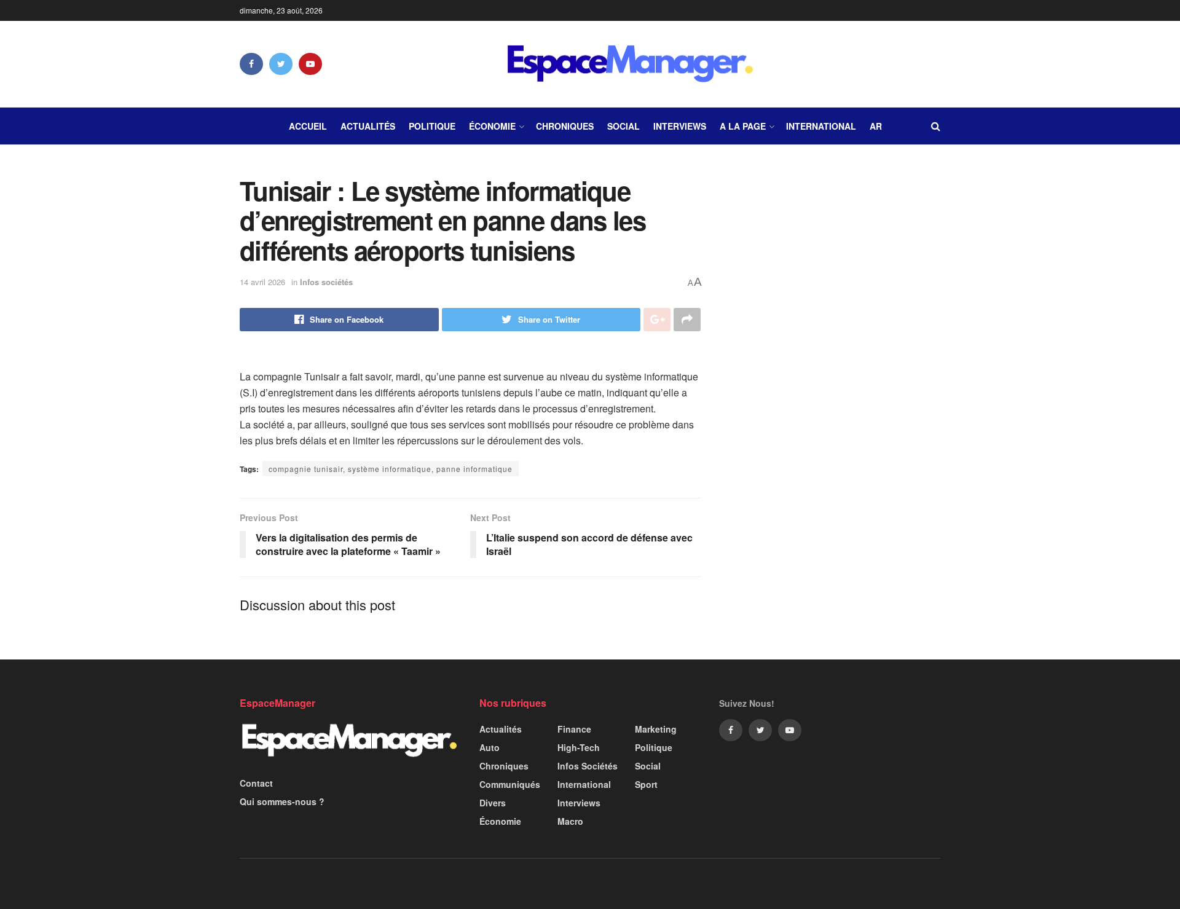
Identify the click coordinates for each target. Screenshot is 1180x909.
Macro (570, 821)
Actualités (367, 126)
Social (623, 126)
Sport (646, 784)
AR (876, 126)
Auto (489, 747)
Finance (574, 729)
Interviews (679, 126)
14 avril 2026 (262, 282)
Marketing (656, 729)
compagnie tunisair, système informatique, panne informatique (391, 468)
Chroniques (565, 126)
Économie (492, 126)
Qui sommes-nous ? (282, 801)
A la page (743, 126)
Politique (432, 126)
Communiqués (509, 784)
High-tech (578, 747)
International (821, 126)
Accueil (308, 126)
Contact (256, 783)
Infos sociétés (326, 282)
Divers (492, 803)
